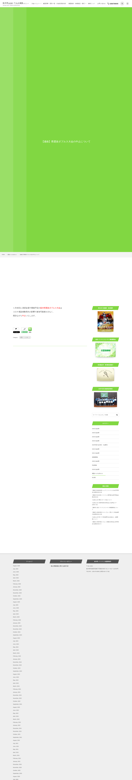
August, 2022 (16, 707)
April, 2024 (16, 650)
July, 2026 (15, 569)
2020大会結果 (95, 461)
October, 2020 (16, 770)
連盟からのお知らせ (25, 337)
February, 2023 (17, 689)
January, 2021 (16, 761)
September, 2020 (17, 773)
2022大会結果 (95, 449)
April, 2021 (16, 752)
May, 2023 (15, 680)
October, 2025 (16, 596)
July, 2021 (15, 743)
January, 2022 (16, 725)
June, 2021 (16, 746)
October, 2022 (16, 701)
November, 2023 (17, 665)
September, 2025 (17, 599)
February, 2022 (17, 722)
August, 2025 (16, 602)
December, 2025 (17, 590)
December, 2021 (17, 728)
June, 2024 (16, 644)
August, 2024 (16, 638)
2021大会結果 (95, 453)
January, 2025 (16, 623)
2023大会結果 (95, 440)
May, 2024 (15, 647)
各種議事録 (95, 457)
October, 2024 (16, 632)
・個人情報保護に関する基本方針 (59, 566)
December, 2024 (17, 626)
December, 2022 (17, 695)
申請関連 (94, 465)
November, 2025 (17, 593)
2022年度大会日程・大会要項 (99, 445)
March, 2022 (16, 719)
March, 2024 (16, 653)
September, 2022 (17, 704)
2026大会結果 (95, 428)
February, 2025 (17, 620)
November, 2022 (17, 698)
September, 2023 (17, 671)
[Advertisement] (66, 271)
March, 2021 (16, 755)
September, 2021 (17, 737)
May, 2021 (15, 749)
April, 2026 (16, 578)
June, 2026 (16, 571)
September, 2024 (17, 635)
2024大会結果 (95, 436)
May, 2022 (15, 713)
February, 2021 (17, 758)
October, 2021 (16, 734)
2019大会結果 (95, 469)
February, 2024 (17, 656)
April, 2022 (16, 716)
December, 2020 (17, 764)
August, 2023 (16, 674)
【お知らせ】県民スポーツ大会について (102, 500)
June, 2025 (16, 608)
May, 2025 (15, 611)
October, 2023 (16, 668)
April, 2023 (16, 683)
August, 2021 (16, 740)
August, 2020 (16, 776)
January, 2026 (16, 587)
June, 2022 (16, 710)
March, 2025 (16, 617)
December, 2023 (17, 662)
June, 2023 (16, 677)
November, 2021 (17, 731)
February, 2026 (17, 584)
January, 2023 (16, 692)
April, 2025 (16, 614)
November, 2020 (17, 767)
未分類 (94, 477)
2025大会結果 (95, 432)
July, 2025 (15, 605)
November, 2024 (17, 629)
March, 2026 (16, 581)
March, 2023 (16, 686)
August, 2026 (16, 565)
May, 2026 (15, 575)
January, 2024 (16, 659)
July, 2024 (15, 641)
